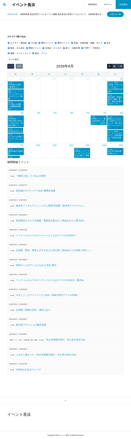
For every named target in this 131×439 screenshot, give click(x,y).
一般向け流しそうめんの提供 (31, 176)
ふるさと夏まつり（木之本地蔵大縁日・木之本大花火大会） (47, 354)
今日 (19, 66)
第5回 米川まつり (15, 131)
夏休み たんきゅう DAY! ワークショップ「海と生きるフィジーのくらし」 (115, 123)
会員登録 (123, 4)
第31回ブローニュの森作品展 (31, 325)
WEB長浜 (92, 4)
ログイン (108, 4)
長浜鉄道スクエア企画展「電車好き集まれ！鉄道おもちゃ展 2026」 (51, 220)
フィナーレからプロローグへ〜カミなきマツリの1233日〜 (46, 235)
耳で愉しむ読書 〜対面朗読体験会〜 (14, 106)
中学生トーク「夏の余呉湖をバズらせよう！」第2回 (98, 121)
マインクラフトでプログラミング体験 (15, 96)
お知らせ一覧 (115, 14)
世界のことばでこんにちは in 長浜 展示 (36, 265)
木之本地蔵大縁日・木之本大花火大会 (65, 339)
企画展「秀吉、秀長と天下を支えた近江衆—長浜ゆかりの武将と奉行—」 (54, 250)
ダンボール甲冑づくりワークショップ (15, 139)
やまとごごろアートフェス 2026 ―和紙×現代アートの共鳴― (47, 295)
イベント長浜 (23, 4)
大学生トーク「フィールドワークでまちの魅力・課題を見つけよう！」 (82, 154)
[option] (56, 14)
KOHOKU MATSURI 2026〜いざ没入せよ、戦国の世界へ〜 (15, 122)
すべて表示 (14, 59)
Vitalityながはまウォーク (28, 369)
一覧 (120, 66)
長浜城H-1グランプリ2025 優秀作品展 (35, 190)
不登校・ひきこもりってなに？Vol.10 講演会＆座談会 (115, 88)
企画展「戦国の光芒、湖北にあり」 (34, 310)
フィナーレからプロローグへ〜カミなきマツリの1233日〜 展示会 (50, 280)
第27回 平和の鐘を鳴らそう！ (114, 152)
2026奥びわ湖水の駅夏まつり (14, 86)
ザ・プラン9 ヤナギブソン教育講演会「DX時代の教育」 (115, 136)
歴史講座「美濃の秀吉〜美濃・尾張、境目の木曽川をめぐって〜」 (115, 100)
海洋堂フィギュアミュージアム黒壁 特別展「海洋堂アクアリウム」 (51, 205)
